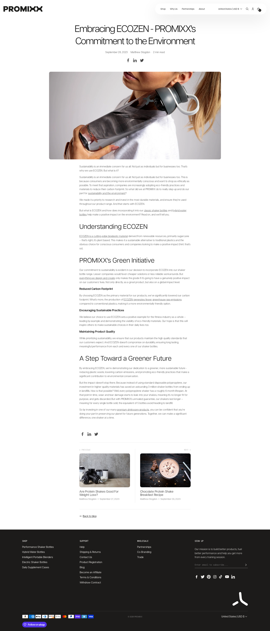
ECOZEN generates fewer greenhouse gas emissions (153, 299)
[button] (230, 8)
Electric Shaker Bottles (34, 562)
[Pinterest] (209, 577)
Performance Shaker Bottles (38, 546)
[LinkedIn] (135, 60)
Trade (140, 557)
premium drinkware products (133, 409)
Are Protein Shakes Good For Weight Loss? (99, 493)
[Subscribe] (246, 565)
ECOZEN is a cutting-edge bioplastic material (103, 236)
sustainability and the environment (106, 193)
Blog (82, 567)
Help (82, 546)
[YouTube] (227, 577)
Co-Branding (144, 551)
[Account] (253, 9)
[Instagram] (215, 577)
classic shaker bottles (155, 210)
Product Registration (91, 562)
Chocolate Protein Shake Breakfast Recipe (156, 493)
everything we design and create (97, 278)
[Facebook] (128, 60)
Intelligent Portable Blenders (37, 557)
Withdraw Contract (90, 582)
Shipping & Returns (90, 551)
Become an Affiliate (90, 572)
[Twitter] (142, 60)
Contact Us (86, 557)
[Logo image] (22, 9)
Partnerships (144, 546)
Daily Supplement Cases (35, 567)
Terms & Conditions (90, 577)
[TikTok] (221, 577)
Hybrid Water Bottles (33, 551)
